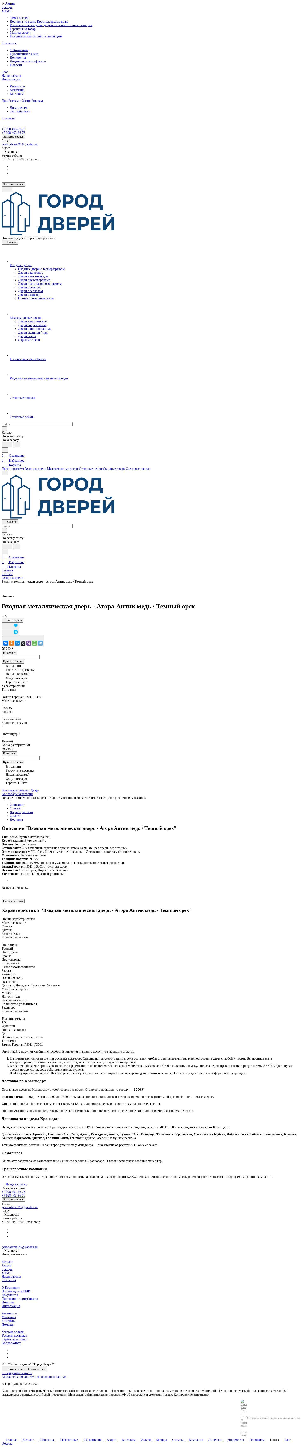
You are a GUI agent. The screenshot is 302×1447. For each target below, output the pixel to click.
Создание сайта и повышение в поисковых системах (273, 1418)
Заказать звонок (13, 136)
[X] (23, 643)
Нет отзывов (14, 620)
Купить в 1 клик (13, 661)
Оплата (15, 815)
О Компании (19, 50)
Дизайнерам (18, 107)
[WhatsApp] (34, 643)
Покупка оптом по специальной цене (36, 36)
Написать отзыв (13, 901)
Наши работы (11, 1276)
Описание (17, 804)
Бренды (7, 1269)
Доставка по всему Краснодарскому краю (39, 21)
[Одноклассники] (11, 643)
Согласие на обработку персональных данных (34, 1376)
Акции (6, 1265)
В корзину (9, 652)
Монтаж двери (20, 32)
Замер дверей (19, 17)
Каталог (7, 1261)
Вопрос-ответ (11, 1343)
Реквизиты (17, 86)
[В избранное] (10, 626)
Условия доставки (14, 1335)
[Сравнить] (10, 632)
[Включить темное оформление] (7, 189)
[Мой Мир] (17, 643)
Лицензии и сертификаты (28, 61)
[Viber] (28, 643)
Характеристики (21, 812)
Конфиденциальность (17, 1373)
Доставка (16, 819)
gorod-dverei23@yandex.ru (20, 144)
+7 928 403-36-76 (13, 129)
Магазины (17, 90)
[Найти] (16, 444)
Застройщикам (20, 111)
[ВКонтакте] (5, 643)
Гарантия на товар (23, 29)
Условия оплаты (13, 1332)
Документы (18, 57)
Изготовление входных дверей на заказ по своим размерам (51, 25)
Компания (9, 1280)
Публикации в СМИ (24, 54)
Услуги (7, 1272)
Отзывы (15, 808)
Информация (11, 1306)
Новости (16, 65)
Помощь (7, 1324)
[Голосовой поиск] (7, 444)
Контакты (17, 93)
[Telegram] (40, 643)
